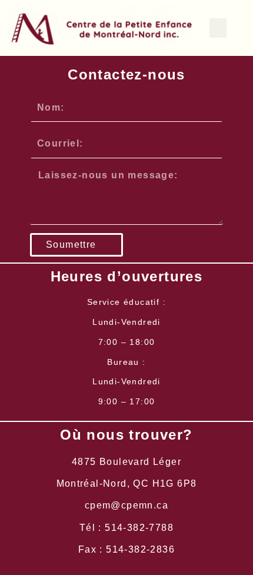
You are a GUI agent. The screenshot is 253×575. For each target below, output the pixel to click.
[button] (218, 28)
